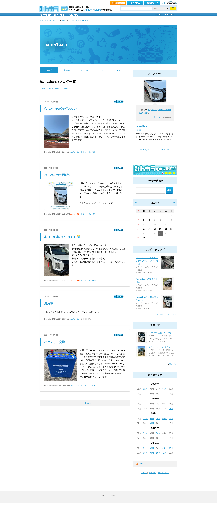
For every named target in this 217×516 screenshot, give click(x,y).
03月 (152, 418)
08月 (145, 453)
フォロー (145, 149)
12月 (171, 408)
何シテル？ (157, 117)
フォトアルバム (85, 70)
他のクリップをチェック (166, 314)
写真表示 (65, 88)
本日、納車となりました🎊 (62, 236)
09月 (152, 423)
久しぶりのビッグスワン (60, 108)
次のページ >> (91, 403)
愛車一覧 (172, 364)
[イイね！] (118, 101)
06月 (171, 418)
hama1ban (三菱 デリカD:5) (160, 333)
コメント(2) (74, 214)
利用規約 (152, 473)
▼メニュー (120, 70)
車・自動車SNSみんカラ (49, 20)
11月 (165, 423)
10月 (158, 453)
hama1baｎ (56, 44)
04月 (158, 418)
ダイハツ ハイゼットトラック (160, 347)
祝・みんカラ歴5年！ (58, 174)
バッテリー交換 (54, 342)
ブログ (64, 20)
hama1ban (142, 126)
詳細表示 (43, 88)
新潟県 (139, 130)
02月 (145, 389)
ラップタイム (103, 70)
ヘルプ (163, 3)
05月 (164, 389)
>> (174, 203)
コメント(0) (75, 152)
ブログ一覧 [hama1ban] (78, 20)
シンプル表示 (54, 88)
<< (136, 203)
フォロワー (165, 149)
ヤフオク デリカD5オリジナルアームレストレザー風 (147, 260)
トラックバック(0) (88, 152)
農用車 (48, 303)
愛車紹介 (67, 70)
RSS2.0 (142, 464)
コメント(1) (75, 280)
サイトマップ (163, 473)
